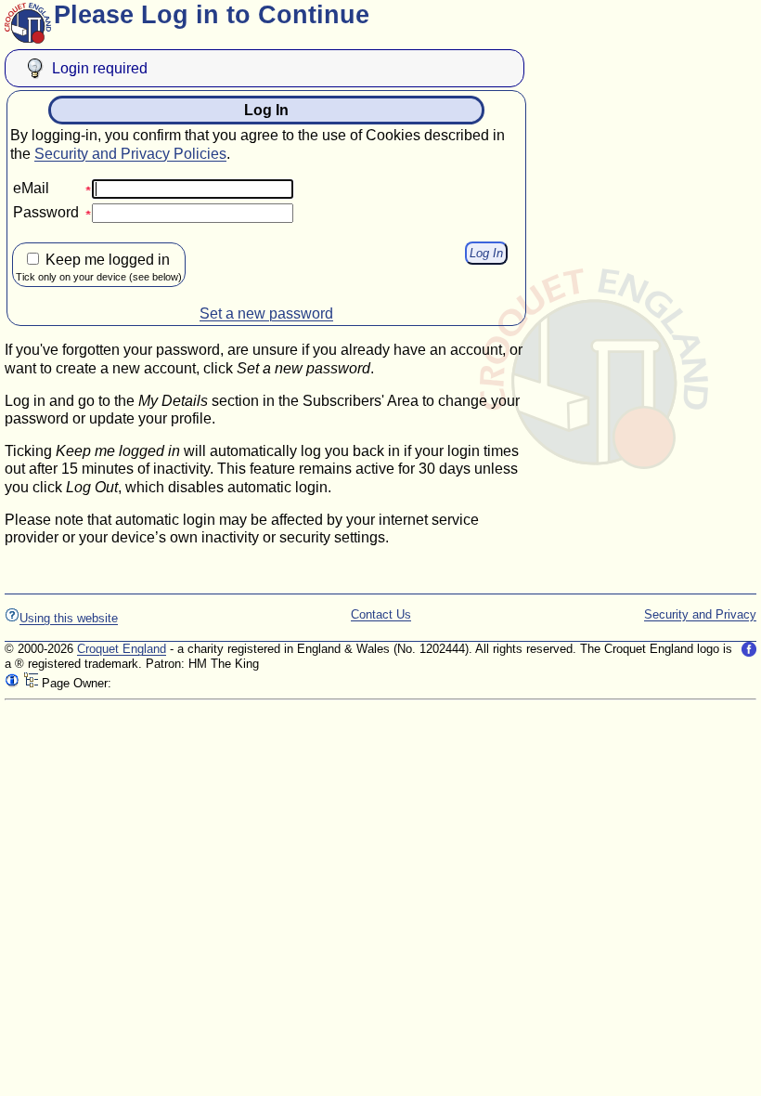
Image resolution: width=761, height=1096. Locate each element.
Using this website (68, 618)
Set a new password (266, 313)
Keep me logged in (99, 267)
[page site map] (30, 683)
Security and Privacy (700, 614)
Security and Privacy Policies (130, 154)
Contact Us (381, 614)
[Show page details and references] (12, 683)
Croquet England (121, 649)
